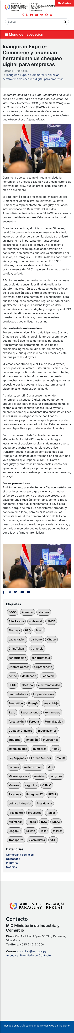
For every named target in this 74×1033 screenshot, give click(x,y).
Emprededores (18, 694)
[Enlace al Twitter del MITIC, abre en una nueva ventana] (15, 592)
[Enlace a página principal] (30, 7)
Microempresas (19, 776)
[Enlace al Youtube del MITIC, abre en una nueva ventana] (22, 592)
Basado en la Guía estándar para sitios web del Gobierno (37, 1025)
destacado (29, 676)
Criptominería (43, 667)
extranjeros (52, 712)
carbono (36, 639)
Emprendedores (43, 694)
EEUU (12, 685)
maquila (14, 767)
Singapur (14, 831)
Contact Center (19, 667)
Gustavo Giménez (20, 730)
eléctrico (27, 685)
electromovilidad (49, 685)
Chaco (51, 639)
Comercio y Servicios (20, 854)
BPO (28, 630)
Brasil (39, 630)
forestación (16, 721)
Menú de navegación (25, 34)
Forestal (34, 721)
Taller (43, 831)
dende (13, 676)
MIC (50, 767)
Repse (32, 821)
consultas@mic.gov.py (31, 951)
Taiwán (30, 831)
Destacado (13, 858)
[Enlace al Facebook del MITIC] (3, 592)
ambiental (35, 621)
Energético (16, 703)
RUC (44, 821)
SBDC (56, 821)
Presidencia (44, 803)
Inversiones (51, 739)
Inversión (32, 739)
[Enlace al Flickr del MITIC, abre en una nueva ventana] (28, 592)
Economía (48, 676)
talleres (57, 831)
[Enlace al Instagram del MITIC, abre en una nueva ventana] (9, 592)
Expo (12, 712)
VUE (53, 840)
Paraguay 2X (34, 794)
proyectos (34, 812)
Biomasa (14, 630)
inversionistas (18, 748)
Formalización (54, 721)
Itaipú (55, 748)
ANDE (51, 621)
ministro (39, 776)
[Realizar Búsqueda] (65, 21)
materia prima (33, 767)
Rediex (51, 812)
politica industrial (20, 803)
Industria (14, 739)
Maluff (61, 758)
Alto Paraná (16, 621)
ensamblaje (51, 703)
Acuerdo (27, 612)
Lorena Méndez (41, 758)
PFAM (52, 794)
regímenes (15, 821)
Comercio (37, 648)
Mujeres (14, 785)
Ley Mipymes (17, 758)
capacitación (17, 639)
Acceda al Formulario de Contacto (28, 955)
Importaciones (47, 730)
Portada (8, 70)
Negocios (30, 785)
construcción (17, 657)
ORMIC (46, 785)
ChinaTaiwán (17, 648)
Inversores (39, 748)
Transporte (16, 840)
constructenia (40, 657)
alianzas (43, 612)
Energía (33, 703)
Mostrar (66, 3)
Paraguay (15, 794)
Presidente (16, 812)
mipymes (56, 776)
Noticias (22, 70)
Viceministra (37, 840)
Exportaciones (30, 712)
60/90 (13, 612)
